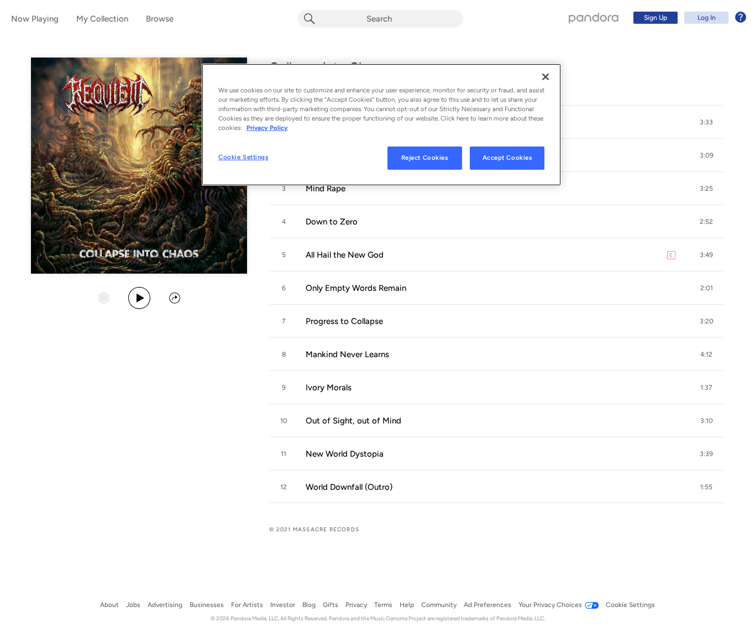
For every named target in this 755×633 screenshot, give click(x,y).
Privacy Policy (267, 128)
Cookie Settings (243, 157)
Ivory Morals (329, 388)
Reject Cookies (424, 157)
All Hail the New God (345, 255)
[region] (381, 125)
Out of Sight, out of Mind (353, 421)
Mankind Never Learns (347, 354)
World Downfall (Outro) (349, 487)
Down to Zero (332, 222)
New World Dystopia (345, 454)
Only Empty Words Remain (356, 288)
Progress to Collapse (344, 321)
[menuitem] (688, 17)
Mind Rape (325, 188)
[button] (706, 122)
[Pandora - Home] (593, 17)
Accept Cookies (507, 157)
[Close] (545, 77)
